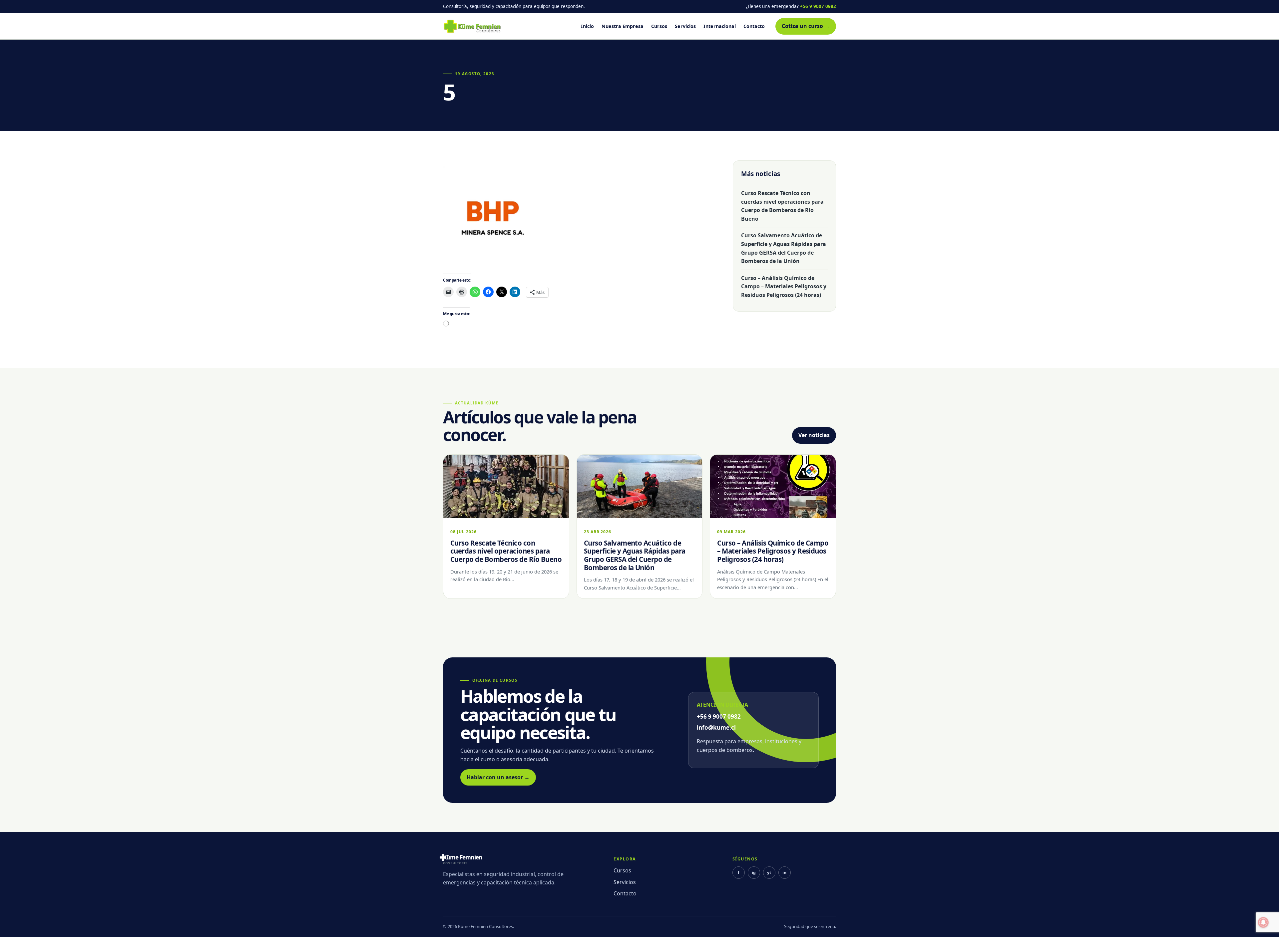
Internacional (719, 26)
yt (769, 872)
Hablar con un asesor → (498, 777)
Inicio (587, 26)
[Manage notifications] (1263, 922)
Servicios (685, 26)
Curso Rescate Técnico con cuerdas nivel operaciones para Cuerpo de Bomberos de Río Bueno (782, 205)
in (784, 872)
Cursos (659, 26)
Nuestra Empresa (622, 26)
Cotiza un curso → (806, 26)
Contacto (754, 26)
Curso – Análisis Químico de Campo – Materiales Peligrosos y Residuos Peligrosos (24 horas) (783, 286)
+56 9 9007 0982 (818, 6)
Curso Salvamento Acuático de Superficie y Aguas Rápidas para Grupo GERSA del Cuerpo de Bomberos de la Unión (783, 248)
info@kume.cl (716, 727)
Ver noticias (814, 435)
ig (754, 872)
